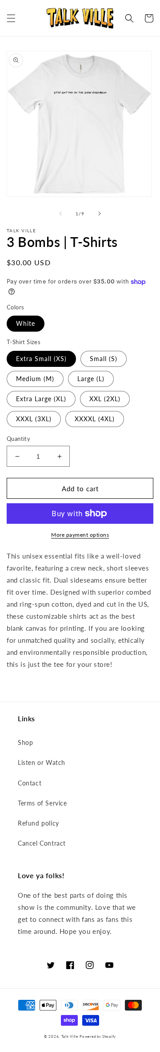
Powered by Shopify (98, 1036)
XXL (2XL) (104, 399)
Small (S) (103, 358)
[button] (11, 18)
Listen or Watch (41, 762)
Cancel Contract (42, 843)
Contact (29, 783)
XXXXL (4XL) (95, 419)
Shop (25, 742)
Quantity (18, 438)
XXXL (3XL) (34, 419)
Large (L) (90, 378)
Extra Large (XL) (41, 399)
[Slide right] (99, 213)
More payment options (80, 534)
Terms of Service (42, 803)
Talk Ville (69, 1036)
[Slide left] (60, 213)
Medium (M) (35, 378)
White (25, 323)
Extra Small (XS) (41, 358)
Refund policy (38, 823)
